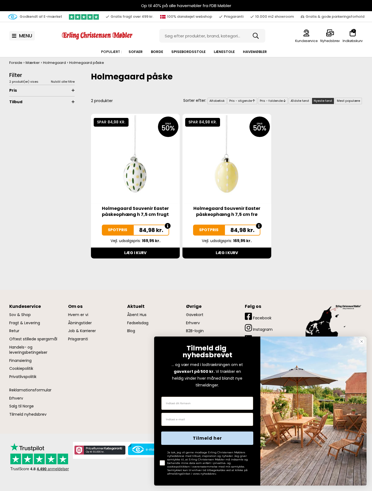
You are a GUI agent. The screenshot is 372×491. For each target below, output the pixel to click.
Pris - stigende (240, 101)
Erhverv (16, 398)
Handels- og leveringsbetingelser (28, 350)
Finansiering (20, 360)
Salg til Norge (21, 406)
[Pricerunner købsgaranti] (99, 450)
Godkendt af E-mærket (40, 16)
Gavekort (194, 314)
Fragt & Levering (24, 323)
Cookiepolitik (21, 368)
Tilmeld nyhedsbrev (28, 414)
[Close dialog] (361, 341)
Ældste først (300, 101)
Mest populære (348, 101)
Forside (15, 62)
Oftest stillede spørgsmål (33, 339)
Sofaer (136, 51)
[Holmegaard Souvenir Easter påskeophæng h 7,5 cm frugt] (135, 159)
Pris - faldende (271, 101)
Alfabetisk (217, 101)
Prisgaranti (78, 339)
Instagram (262, 329)
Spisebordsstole (188, 51)
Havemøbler (255, 51)
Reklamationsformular (30, 390)
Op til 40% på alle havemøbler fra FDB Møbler (186, 5)
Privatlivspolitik (22, 376)
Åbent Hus (137, 314)
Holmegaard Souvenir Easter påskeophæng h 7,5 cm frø (226, 211)
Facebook (262, 318)
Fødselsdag (137, 323)
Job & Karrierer (82, 331)
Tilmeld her (207, 438)
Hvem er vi (78, 314)
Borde (157, 51)
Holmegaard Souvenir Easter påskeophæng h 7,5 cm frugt (135, 211)
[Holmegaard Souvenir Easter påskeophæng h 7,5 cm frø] (226, 159)
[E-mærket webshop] (147, 449)
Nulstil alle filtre (63, 82)
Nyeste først (323, 101)
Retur (14, 331)
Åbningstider (80, 323)
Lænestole (224, 51)
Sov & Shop (20, 314)
